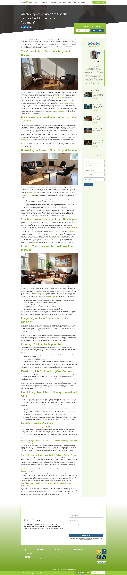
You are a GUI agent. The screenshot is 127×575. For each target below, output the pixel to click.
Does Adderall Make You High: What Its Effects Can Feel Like (98, 106)
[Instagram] (28, 557)
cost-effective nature (29, 194)
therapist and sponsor (40, 293)
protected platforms (26, 139)
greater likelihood (72, 231)
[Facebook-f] (26, 557)
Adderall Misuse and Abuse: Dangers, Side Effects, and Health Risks (98, 94)
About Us (44, 2)
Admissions (83, 2)
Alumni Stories (62, 2)
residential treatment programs (59, 111)
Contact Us (76, 2)
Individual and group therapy (56, 97)
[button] (22, 27)
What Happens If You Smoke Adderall (98, 129)
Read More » (95, 98)
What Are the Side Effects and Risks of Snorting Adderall (98, 142)
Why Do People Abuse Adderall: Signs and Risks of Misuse (98, 118)
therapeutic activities (59, 238)
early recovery (56, 295)
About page (99, 83)
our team (91, 83)
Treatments (53, 2)
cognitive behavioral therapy (41, 129)
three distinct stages (50, 296)
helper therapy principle (32, 192)
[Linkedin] (98, 53)
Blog (69, 2)
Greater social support (27, 195)
